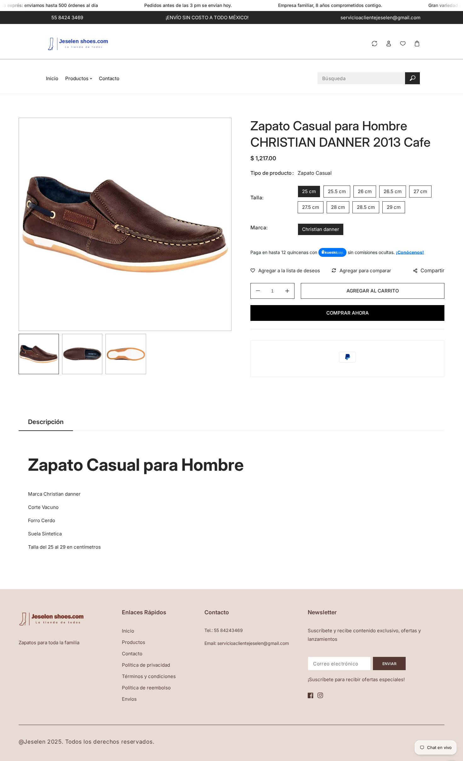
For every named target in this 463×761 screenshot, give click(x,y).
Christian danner (320, 229)
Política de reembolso (146, 688)
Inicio (128, 631)
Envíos (129, 699)
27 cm (420, 191)
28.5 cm (366, 207)
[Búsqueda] (412, 78)
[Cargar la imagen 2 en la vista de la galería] (82, 354)
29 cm (394, 207)
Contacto (132, 654)
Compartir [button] (432, 270)
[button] (416, 43)
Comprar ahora (347, 313)
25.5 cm (337, 191)
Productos (133, 642)
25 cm (309, 191)
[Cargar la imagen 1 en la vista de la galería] (39, 354)
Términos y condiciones (149, 676)
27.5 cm (310, 207)
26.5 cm (393, 191)
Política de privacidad (146, 665)
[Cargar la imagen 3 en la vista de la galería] (126, 354)
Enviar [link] (389, 663)
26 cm (365, 191)
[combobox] (368, 78)
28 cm (338, 207)
